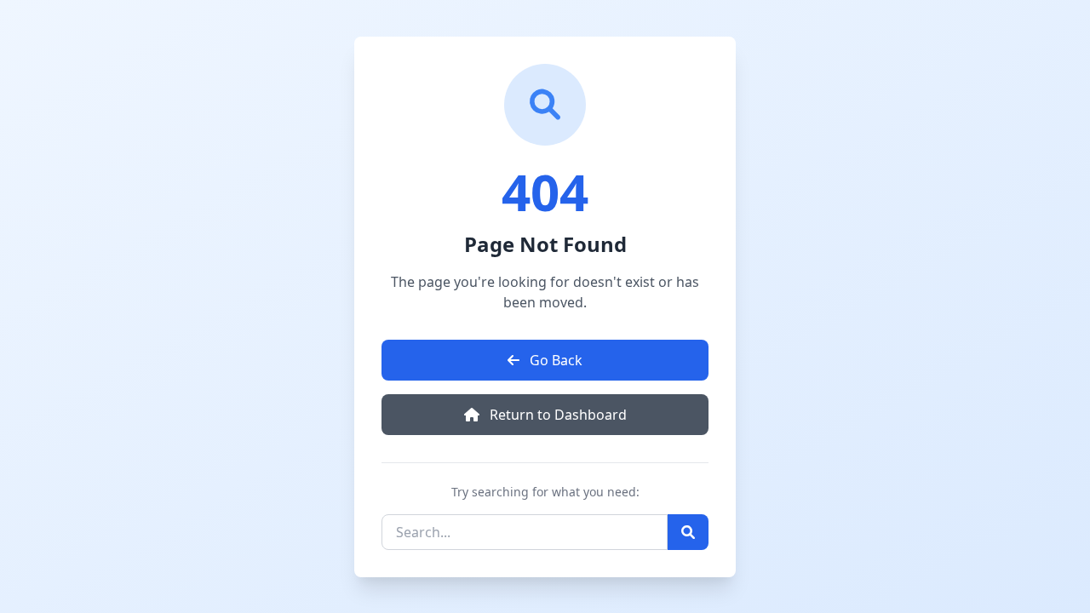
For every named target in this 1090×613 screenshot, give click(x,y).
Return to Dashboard (556, 414)
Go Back (554, 360)
